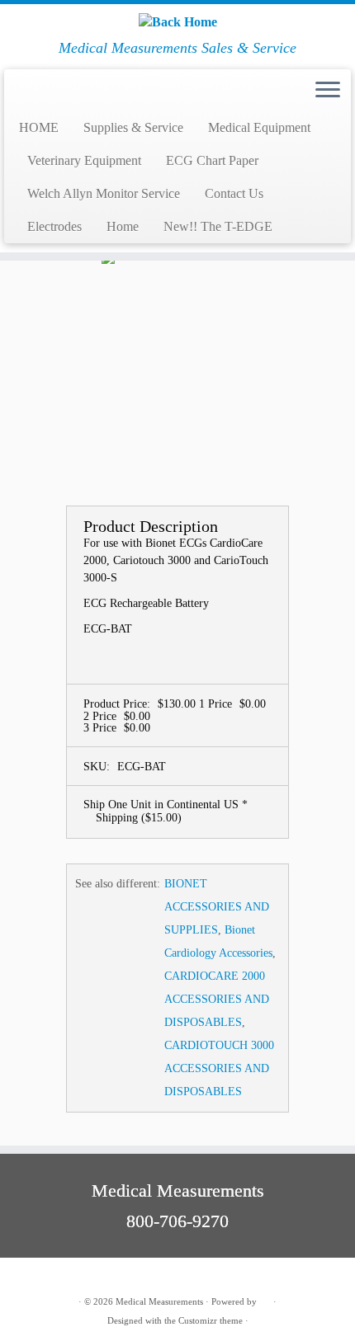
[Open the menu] (327, 90)
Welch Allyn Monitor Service (103, 193)
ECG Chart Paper (212, 160)
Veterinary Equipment (84, 160)
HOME (39, 127)
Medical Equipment (259, 127)
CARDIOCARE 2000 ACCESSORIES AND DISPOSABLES (216, 999)
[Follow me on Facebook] (44, 1276)
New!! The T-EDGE (217, 226)
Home (122, 226)
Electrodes (54, 226)
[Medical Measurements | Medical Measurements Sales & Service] (177, 21)
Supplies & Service (133, 127)
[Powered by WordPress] (265, 1299)
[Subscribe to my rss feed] (26, 1276)
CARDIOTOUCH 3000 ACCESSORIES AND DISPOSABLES (219, 1068)
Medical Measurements (159, 1301)
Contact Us (234, 193)
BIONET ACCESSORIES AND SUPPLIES (216, 907)
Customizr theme (210, 1320)
